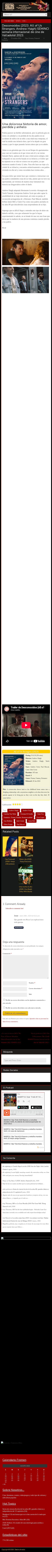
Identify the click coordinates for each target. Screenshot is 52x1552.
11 (12, 1476)
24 (6, 1480)
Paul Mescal (21, 824)
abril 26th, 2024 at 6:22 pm (30, 916)
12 (18, 1476)
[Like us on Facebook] (11, 1078)
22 (37, 1478)
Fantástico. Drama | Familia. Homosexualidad (18, 817)
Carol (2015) (7, 1528)
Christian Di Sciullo (26, 814)
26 (18, 1480)
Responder (19, 927)
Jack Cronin (20, 821)
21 (31, 1478)
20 (25, 1478)
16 (44, 1476)
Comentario (7, 953)
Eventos (31, 38)
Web (30, 994)
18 (12, 1478)
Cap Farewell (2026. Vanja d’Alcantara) (10, 861)
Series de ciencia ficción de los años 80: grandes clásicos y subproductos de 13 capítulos (24, 1510)
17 (6, 1478)
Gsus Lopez (40, 817)
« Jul (4, 1484)
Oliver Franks (8, 824)
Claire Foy (40, 814)
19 (18, 1478)
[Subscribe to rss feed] (6, 1078)
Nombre (32, 983)
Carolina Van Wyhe (10, 814)
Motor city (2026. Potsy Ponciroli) (25, 860)
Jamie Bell (31, 821)
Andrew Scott (27, 810)
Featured (37, 38)
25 (12, 1480)
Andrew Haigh (13, 810)
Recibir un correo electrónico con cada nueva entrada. (23, 1008)
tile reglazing (7, 1166)
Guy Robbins (8, 821)
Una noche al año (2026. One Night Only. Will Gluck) (25, 889)
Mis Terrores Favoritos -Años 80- (14, 1520)
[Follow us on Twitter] (16, 1078)
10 (6, 1476)
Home (18, 21)
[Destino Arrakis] (26, 8)
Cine (23, 21)
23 (44, 1478)
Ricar (5, 38)
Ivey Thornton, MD (9, 1203)
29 (37, 1480)
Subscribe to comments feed (14, 908)
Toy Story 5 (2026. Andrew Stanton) (20, 1181)
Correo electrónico (35, 988)
